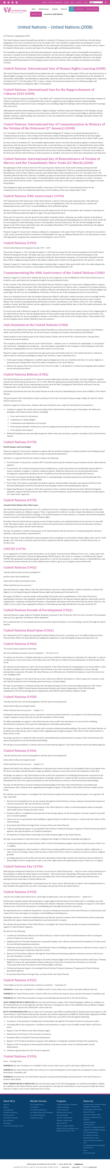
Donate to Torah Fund (92, 9)
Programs (55, 9)
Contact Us (79, 2)
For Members (34, 1107)
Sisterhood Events (62, 1110)
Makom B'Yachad (88, 1112)
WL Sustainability (62, 1115)
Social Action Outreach (10, 1118)
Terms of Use (65, 1167)
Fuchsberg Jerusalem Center (92, 1109)
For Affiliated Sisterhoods (38, 1110)
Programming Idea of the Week (67, 1104)
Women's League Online (64, 1118)
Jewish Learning (62, 1123)
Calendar (66, 2)
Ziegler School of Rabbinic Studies (94, 1130)
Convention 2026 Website (53, 14)
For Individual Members (37, 1115)
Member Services (44, 9)
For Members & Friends (90, 1135)
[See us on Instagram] (13, 2)
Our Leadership (8, 1110)
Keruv (85, 1150)
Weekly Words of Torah (91, 1138)
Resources (64, 9)
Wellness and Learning (64, 1112)
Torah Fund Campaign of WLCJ (13, 1126)
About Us (6, 1104)
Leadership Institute (36, 1118)
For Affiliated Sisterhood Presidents (41, 1112)
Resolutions (7, 1123)
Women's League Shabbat (65, 1126)
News (72, 2)
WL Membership (8, 1115)
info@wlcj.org (79, 1164)
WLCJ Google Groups (37, 1104)
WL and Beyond (8, 1120)
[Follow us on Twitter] (8, 2)
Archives (44, 2)
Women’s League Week (55, 2)
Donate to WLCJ (79, 9)
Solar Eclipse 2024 (89, 1153)
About (33, 9)
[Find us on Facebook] (4, 2)
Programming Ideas (63, 1107)
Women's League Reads (64, 1120)
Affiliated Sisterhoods (10, 1112)
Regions (6, 1107)
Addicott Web (93, 1167)
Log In (85, 2)
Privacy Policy (76, 1167)
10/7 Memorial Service (90, 1132)
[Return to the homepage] (15, 9)
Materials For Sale (36, 14)
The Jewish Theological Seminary (94, 1127)
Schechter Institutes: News (91, 1115)
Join (71, 9)
